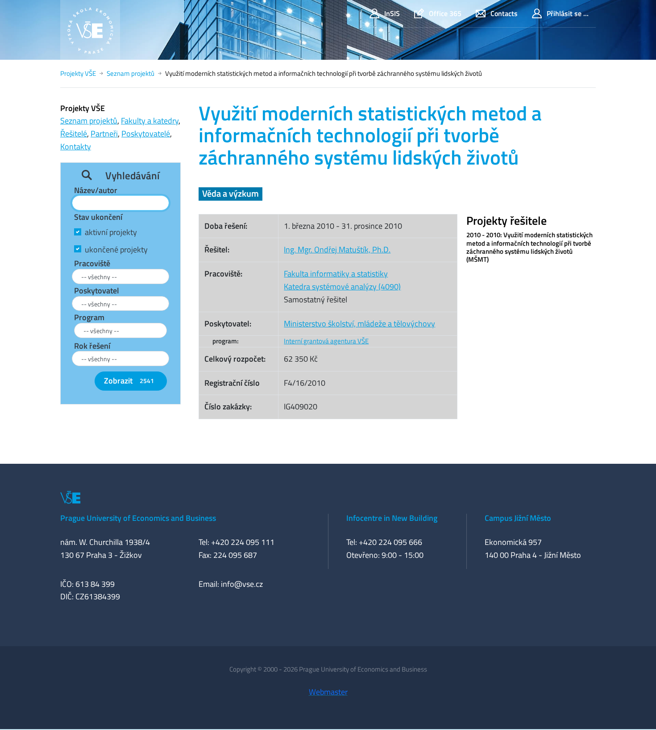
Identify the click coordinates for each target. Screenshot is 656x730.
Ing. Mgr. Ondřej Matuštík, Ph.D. (337, 249)
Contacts (504, 13)
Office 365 (445, 13)
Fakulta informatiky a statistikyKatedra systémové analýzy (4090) (342, 280)
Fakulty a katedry (150, 121)
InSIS (392, 13)
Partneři (104, 134)
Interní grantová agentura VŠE (326, 341)
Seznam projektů (130, 73)
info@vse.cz (242, 584)
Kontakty (75, 146)
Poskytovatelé (145, 134)
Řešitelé (73, 134)
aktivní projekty (111, 232)
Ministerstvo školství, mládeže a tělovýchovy (359, 324)
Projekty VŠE (78, 73)
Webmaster (328, 692)
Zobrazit (129, 381)
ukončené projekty (116, 249)
